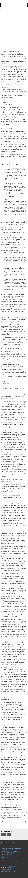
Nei (9, 834)
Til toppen (14, 827)
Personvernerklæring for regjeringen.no (11, 851)
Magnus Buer (9, 867)
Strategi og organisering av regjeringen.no (11, 848)
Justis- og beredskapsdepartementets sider (15, 863)
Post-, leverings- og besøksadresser (8, 873)
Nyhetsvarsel (5, 859)
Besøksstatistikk (5, 857)
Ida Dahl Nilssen (12, 866)
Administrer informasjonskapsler (9, 852)
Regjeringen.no (9, 842)
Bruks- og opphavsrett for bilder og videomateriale (13, 855)
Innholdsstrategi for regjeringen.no (10, 849)
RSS (3, 860)
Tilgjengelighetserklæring (7, 854)
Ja (3, 834)
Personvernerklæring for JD (6, 869)
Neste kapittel (21, 821)
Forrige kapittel (7, 821)
